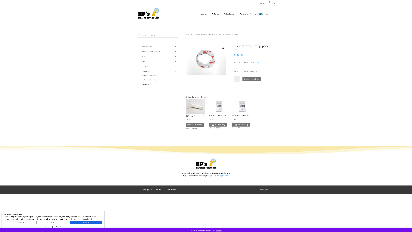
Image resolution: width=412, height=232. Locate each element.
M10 (143, 56)
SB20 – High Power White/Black (151, 51)
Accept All (86, 223)
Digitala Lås (145, 84)
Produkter (203, 14)
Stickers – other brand (150, 76)
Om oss (253, 14)
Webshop (215, 14)
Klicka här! (225, 176)
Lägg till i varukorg (251, 79)
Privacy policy (264, 190)
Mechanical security (149, 80)
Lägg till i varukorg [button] (194, 125)
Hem (187, 34)
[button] (223, 48)
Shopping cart (260, 3)
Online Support (229, 14)
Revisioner (244, 14)
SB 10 (143, 61)
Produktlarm (194, 34)
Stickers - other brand (214, 34)
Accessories (145, 71)
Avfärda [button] (219, 231)
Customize (20, 223)
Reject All (53, 223)
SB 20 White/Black (147, 46)
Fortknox (145, 66)
